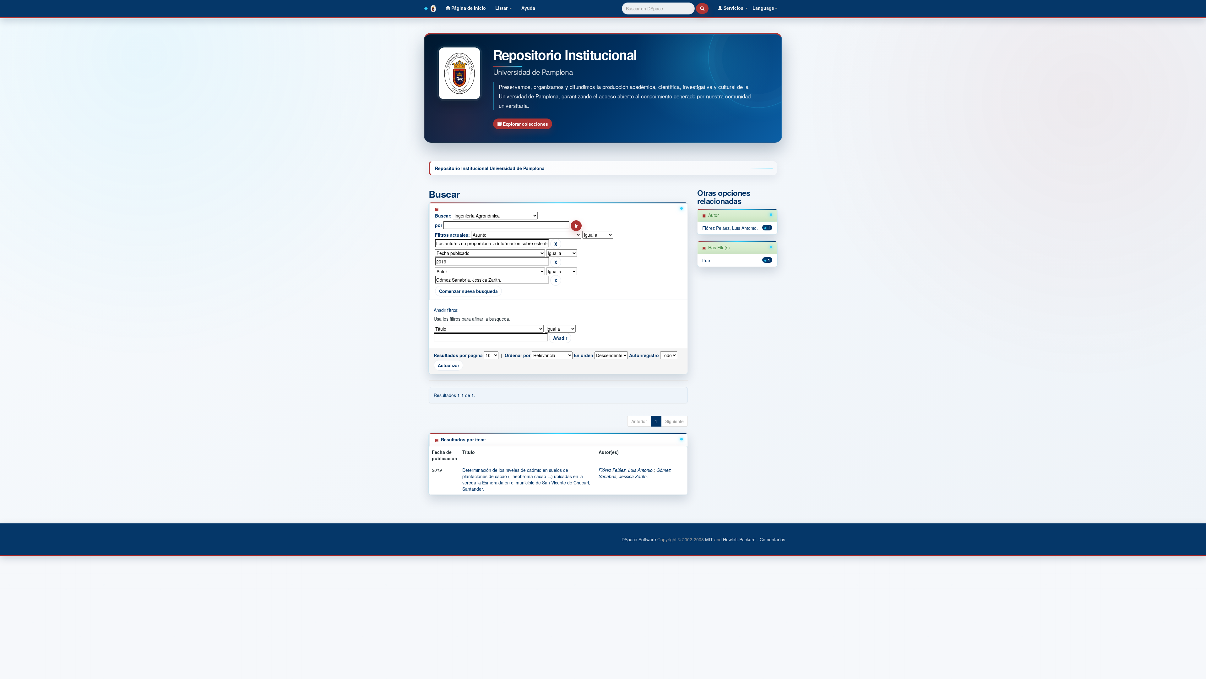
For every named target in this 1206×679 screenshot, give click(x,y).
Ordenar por (517, 355)
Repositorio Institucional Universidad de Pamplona (490, 168)
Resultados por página (458, 355)
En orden (583, 355)
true (706, 260)
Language (763, 8)
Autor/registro (644, 355)
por (438, 225)
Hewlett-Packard (739, 539)
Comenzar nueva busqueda (468, 291)
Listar (502, 8)
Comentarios (772, 539)
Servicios (733, 8)
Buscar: (443, 216)
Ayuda (528, 8)
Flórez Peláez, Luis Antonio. (626, 470)
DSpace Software (639, 539)
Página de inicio (468, 8)
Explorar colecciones (525, 124)
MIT (709, 539)
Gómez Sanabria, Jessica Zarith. (635, 473)
